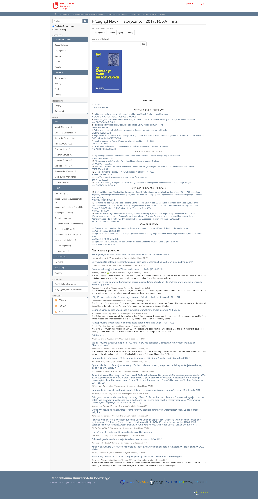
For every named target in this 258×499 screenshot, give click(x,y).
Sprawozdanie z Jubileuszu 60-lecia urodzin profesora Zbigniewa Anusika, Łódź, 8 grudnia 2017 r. (141, 358)
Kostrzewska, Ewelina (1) (65, 171)
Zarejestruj (59, 111)
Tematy (58, 67)
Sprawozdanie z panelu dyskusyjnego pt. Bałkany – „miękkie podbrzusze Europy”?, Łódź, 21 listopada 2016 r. (147, 389)
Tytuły (57, 61)
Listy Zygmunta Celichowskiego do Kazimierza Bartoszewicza (123, 432)
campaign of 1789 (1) (64, 212)
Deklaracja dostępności (86, 482)
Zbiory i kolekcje (61, 45)
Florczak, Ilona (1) (62, 149)
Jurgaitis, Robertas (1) (64, 160)
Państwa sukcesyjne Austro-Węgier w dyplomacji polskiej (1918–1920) (127, 269)
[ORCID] (108, 272)
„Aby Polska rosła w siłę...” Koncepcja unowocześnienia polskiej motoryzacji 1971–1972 (136, 297)
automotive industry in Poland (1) (69, 207)
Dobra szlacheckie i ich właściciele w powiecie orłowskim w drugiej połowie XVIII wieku (136, 309)
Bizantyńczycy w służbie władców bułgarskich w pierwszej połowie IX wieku (130, 254)
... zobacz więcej (62, 182)
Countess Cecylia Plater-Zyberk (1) (69, 234)
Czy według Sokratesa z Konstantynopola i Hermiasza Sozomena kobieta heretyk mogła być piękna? (142, 261)
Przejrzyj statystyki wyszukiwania (68, 289)
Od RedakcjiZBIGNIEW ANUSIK (100, 106)
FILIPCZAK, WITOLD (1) (65, 143)
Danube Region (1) (63, 245)
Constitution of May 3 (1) (65, 229)
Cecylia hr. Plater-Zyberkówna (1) (69, 223)
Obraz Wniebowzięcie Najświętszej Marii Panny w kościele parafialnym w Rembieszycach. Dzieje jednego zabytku (145, 411)
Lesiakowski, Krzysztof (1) (66, 176)
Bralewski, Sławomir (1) (65, 138)
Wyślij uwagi (70, 482)
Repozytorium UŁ (63, 14)
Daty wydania (60, 50)
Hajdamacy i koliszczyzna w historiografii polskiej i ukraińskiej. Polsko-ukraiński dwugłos (137, 456)
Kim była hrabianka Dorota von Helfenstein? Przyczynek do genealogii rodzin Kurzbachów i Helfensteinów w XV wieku (148, 448)
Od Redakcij (98, 335)
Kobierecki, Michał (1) (64, 165)
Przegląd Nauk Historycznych (117, 14)
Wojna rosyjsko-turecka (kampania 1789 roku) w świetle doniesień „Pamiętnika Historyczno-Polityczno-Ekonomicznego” (144, 344)
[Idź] (85, 21)
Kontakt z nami (56, 482)
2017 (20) (59, 262)
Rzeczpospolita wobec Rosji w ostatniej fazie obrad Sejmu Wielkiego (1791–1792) (133, 322)
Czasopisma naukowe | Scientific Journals (88, 14)
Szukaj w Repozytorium (65, 26)
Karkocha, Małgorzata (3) (65, 132)
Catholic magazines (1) (64, 218)
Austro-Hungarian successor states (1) (69, 200)
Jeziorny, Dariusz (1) (63, 154)
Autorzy (58, 56)
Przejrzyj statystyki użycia (65, 283)
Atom (61, 311)
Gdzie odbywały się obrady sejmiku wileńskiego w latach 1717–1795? (127, 439)
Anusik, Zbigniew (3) (63, 127)
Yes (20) (58, 273)
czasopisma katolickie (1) (65, 240)
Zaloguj (58, 105)
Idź (143, 43)
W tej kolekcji (60, 29)
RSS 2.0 (62, 305)
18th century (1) (61, 193)
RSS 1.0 (62, 300)
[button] (189, 3)
